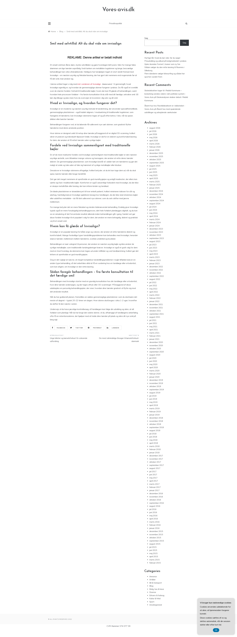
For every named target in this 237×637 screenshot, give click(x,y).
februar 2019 (155, 411)
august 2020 (154, 355)
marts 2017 (154, 484)
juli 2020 (152, 358)
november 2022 (156, 270)
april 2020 (153, 367)
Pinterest (97, 328)
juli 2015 (152, 547)
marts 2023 (154, 257)
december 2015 (156, 531)
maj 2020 (153, 364)
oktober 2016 (155, 500)
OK (216, 630)
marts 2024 (154, 219)
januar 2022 (154, 301)
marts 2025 (154, 181)
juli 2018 (152, 433)
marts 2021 (154, 333)
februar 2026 (155, 147)
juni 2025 (153, 172)
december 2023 (156, 229)
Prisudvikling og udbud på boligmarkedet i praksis (165, 61)
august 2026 (154, 128)
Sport (151, 602)
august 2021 (154, 317)
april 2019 (153, 405)
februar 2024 (155, 222)
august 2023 (154, 241)
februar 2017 (155, 487)
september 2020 (156, 352)
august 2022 (154, 279)
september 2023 (156, 238)
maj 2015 (153, 553)
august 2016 (154, 506)
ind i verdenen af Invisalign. (89, 84)
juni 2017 (153, 474)
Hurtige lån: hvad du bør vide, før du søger (162, 58)
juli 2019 (152, 396)
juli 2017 (152, 471)
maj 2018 (153, 440)
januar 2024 (154, 226)
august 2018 (154, 430)
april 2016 (153, 519)
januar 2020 (154, 377)
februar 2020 (155, 374)
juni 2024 (153, 210)
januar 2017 (154, 490)
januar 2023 (154, 263)
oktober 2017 (155, 462)
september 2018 (156, 427)
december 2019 (156, 380)
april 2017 (153, 481)
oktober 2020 (155, 348)
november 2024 (156, 194)
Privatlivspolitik (115, 23)
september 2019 (156, 389)
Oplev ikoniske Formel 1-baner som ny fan (162, 64)
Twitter (79, 328)
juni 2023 (153, 248)
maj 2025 (153, 175)
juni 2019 (153, 399)
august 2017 (154, 468)
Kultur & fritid (154, 598)
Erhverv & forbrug (156, 595)
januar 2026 (154, 150)
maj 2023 (153, 251)
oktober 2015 (155, 537)
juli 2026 (152, 131)
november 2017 (156, 459)
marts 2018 (154, 446)
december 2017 (156, 455)
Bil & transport (155, 583)
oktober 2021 (155, 311)
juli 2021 (152, 320)
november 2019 (156, 383)
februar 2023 (155, 260)
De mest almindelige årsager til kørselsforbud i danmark (119, 340)
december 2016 (156, 493)
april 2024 (153, 216)
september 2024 (156, 200)
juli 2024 (152, 207)
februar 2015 (155, 563)
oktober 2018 (155, 424)
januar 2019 (154, 415)
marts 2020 (154, 370)
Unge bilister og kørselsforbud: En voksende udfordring (68, 340)
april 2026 (153, 140)
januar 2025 (154, 188)
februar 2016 (155, 525)
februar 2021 (155, 336)
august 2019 (154, 392)
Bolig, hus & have (156, 589)
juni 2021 (153, 323)
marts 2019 (154, 408)
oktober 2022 (155, 273)
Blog (151, 586)
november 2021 (156, 307)
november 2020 (156, 345)
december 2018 (156, 418)
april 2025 (153, 178)
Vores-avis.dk (118, 9)
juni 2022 (153, 285)
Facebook (61, 328)
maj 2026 (153, 137)
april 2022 (153, 292)
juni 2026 (153, 134)
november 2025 (156, 156)
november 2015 (156, 534)
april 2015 (153, 556)
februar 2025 (155, 185)
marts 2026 (154, 144)
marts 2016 (154, 522)
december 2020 (156, 342)
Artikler (152, 579)
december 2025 (156, 153)
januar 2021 (154, 339)
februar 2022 (155, 298)
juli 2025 (152, 169)
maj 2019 (153, 402)
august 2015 (154, 544)
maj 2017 (153, 478)
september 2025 (156, 163)
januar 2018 (154, 452)
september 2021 (156, 314)
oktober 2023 (155, 235)
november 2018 (156, 421)
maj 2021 (153, 326)
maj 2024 (153, 213)
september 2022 (156, 276)
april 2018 (153, 443)
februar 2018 (155, 449)
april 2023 (153, 254)
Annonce (153, 576)
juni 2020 (153, 361)
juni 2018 (153, 437)
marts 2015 (154, 560)
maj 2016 (153, 515)
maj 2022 (153, 289)
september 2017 (156, 465)
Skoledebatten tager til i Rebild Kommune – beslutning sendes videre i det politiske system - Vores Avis (165, 93)
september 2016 (156, 503)
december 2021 (156, 304)
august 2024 (154, 203)
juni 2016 (153, 512)
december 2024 (156, 191)
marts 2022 (154, 295)
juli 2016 (152, 509)
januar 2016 (154, 528)
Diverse (152, 592)
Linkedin (115, 328)
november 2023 (156, 232)
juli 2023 (152, 244)
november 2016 (156, 497)
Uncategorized (155, 605)
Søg (146, 38)
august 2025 (154, 166)
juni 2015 (153, 550)
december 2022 (156, 266)
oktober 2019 (155, 386)
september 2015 (156, 541)
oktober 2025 (155, 159)
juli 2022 (152, 282)
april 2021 (153, 329)
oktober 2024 (155, 197)
